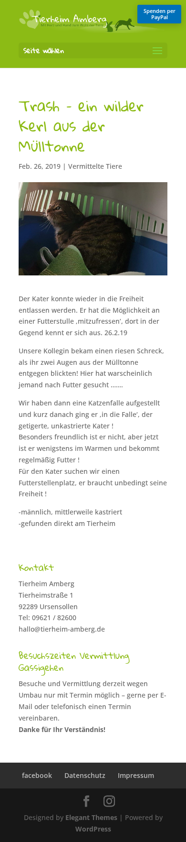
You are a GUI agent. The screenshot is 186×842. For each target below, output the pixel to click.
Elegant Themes (91, 817)
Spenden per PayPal (160, 14)
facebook (37, 775)
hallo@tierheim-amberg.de (62, 629)
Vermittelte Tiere (95, 166)
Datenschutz (84, 775)
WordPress (93, 828)
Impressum (136, 775)
